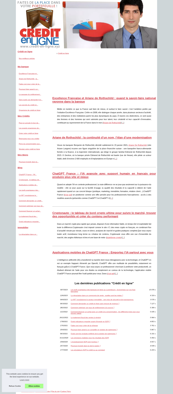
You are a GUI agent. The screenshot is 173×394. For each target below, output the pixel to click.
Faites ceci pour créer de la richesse (84, 325)
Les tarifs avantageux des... (29, 190)
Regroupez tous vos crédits (29, 139)
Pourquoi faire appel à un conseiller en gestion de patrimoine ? (94, 329)
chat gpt (110, 274)
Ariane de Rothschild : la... (28, 79)
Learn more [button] (24, 380)
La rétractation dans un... (28, 234)
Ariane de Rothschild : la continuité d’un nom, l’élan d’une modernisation (102, 137)
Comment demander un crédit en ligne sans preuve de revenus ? (95, 303)
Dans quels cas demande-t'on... (30, 100)
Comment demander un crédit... (31, 201)
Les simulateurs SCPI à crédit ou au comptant (88, 350)
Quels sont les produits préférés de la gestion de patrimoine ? (94, 333)
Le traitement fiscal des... (28, 216)
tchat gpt (68, 195)
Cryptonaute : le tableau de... (29, 180)
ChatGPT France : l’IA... (28, 174)
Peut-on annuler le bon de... (29, 123)
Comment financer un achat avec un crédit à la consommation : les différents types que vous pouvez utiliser (105, 312)
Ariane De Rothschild (138, 145)
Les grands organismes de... (29, 128)
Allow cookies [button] (34, 386)
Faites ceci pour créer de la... (30, 84)
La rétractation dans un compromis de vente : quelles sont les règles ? (97, 295)
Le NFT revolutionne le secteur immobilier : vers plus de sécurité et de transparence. (102, 299)
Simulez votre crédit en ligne (29, 149)
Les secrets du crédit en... (28, 105)
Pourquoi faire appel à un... (29, 89)
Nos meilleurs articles (27, 58)
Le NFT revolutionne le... (28, 195)
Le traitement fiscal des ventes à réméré (86, 317)
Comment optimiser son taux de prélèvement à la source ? (92, 307)
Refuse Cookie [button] (15, 386)
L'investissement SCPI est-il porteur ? (85, 342)
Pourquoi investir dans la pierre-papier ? (86, 346)
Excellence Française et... (28, 73)
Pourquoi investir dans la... (29, 162)
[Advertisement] (104, 72)
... (123, 123)
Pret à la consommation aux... (30, 144)
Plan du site (55, 391)
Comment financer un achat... (30, 211)
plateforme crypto (114, 238)
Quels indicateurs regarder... (29, 222)
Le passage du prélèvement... (30, 94)
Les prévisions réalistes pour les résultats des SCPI (90, 338)
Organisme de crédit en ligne (29, 110)
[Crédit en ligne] (86, 24)
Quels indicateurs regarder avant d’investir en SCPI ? (90, 321)
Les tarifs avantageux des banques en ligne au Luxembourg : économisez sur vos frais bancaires (103, 290)
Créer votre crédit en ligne (28, 133)
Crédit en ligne (63, 53)
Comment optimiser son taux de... (31, 206)
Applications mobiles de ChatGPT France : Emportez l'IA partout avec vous (102, 252)
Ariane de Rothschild (112, 123)
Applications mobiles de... (28, 185)
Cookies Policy (66, 391)
